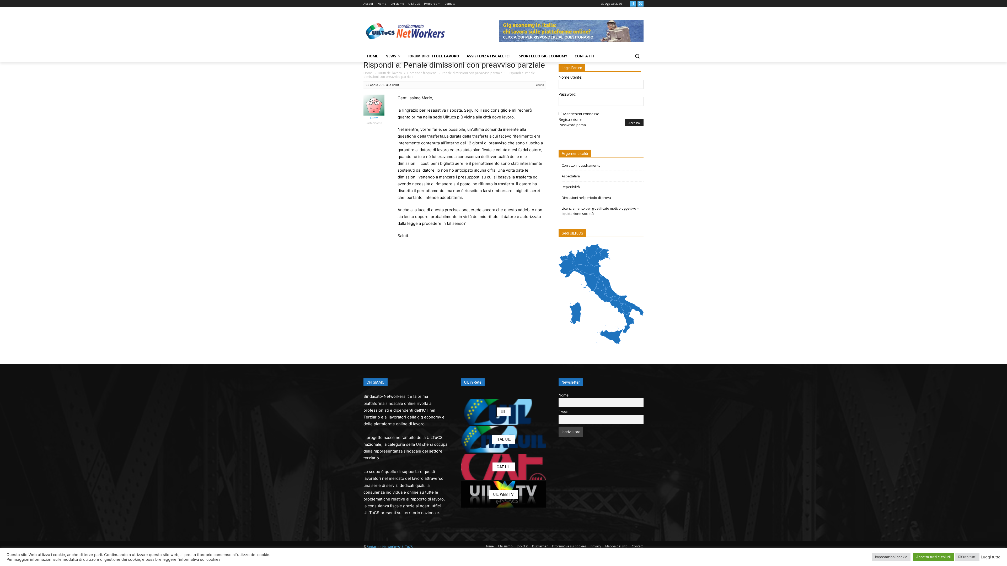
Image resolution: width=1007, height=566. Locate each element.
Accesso (634, 123)
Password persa (572, 124)
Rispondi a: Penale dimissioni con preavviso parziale (454, 64)
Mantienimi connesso (581, 113)
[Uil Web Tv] (503, 494)
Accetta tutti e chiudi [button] (933, 557)
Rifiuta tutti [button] (967, 557)
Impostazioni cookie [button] (891, 557)
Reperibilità (571, 186)
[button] (637, 56)
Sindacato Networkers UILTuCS (390, 547)
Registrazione (570, 119)
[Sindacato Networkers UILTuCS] (405, 31)
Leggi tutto (990, 557)
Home (368, 73)
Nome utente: (570, 77)
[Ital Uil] (503, 439)
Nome (564, 395)
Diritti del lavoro (390, 73)
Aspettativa (571, 176)
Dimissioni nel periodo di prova (586, 197)
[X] (641, 4)
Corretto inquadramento (581, 165)
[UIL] (503, 412)
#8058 (540, 85)
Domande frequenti (422, 73)
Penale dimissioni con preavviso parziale (472, 73)
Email (563, 412)
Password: (567, 94)
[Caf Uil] (503, 467)
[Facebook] (633, 4)
